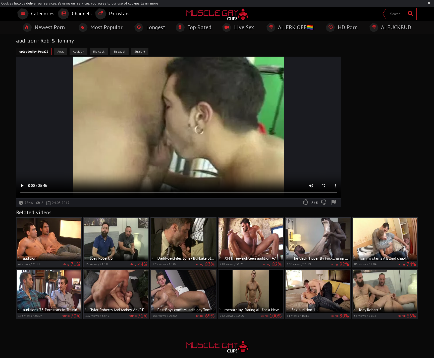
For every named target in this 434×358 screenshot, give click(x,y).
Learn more (149, 3)
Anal (61, 51)
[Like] (305, 203)
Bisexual (119, 51)
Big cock (98, 51)
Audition (78, 51)
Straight (139, 51)
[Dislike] (324, 203)
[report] (334, 202)
